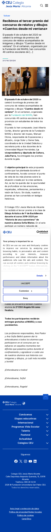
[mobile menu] (46, 6)
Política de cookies (25, 515)
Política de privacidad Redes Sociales (25, 512)
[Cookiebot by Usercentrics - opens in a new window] (36, 232)
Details (40, 276)
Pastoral (25, 434)
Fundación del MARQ (21, 115)
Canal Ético (26, 519)
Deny (25, 298)
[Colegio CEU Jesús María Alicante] (16, 5)
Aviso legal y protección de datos (24, 508)
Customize (24, 291)
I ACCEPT (25, 283)
